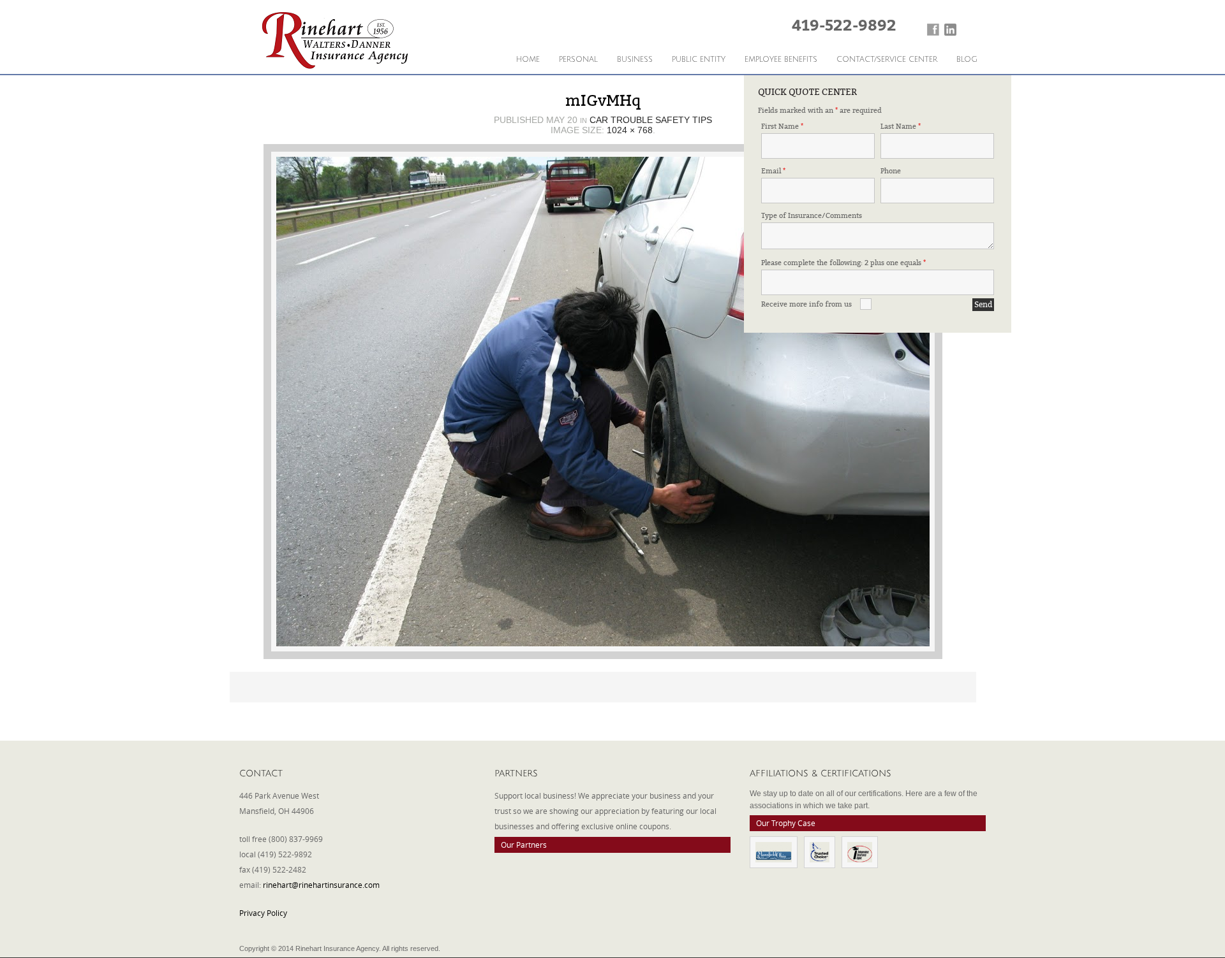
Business (635, 59)
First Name (782, 126)
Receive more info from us (806, 304)
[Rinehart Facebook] (933, 30)
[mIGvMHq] (603, 401)
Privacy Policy (263, 913)
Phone (890, 171)
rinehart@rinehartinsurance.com (321, 885)
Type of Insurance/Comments (811, 216)
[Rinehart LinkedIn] (950, 30)
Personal (578, 59)
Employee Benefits (781, 59)
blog (966, 59)
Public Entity (698, 59)
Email (773, 171)
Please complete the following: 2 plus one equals (843, 263)
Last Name (900, 126)
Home (528, 59)
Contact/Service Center (886, 59)
